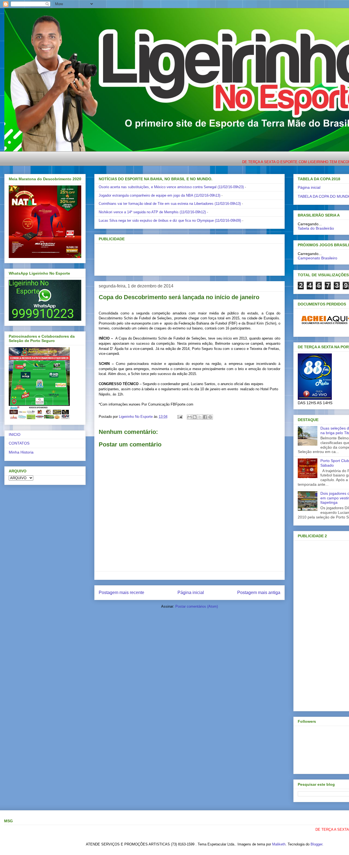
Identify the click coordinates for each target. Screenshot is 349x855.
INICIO (14, 434)
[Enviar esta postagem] (179, 417)
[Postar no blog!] (194, 417)
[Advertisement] (180, 257)
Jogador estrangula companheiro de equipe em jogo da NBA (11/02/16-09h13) (159, 195)
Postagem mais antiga (258, 592)
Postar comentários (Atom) (196, 606)
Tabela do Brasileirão (316, 228)
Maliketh (278, 844)
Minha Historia (21, 452)
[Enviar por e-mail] (189, 417)
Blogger (316, 844)
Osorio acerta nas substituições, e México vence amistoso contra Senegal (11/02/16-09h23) (171, 187)
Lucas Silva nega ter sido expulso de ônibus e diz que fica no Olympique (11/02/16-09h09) (170, 220)
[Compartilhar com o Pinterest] (210, 417)
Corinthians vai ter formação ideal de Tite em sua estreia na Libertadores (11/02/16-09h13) (170, 204)
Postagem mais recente (121, 592)
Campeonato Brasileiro (317, 258)
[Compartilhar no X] (200, 417)
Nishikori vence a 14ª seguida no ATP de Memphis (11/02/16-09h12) (152, 212)
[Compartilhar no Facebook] (205, 417)
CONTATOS (19, 443)
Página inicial (190, 592)
